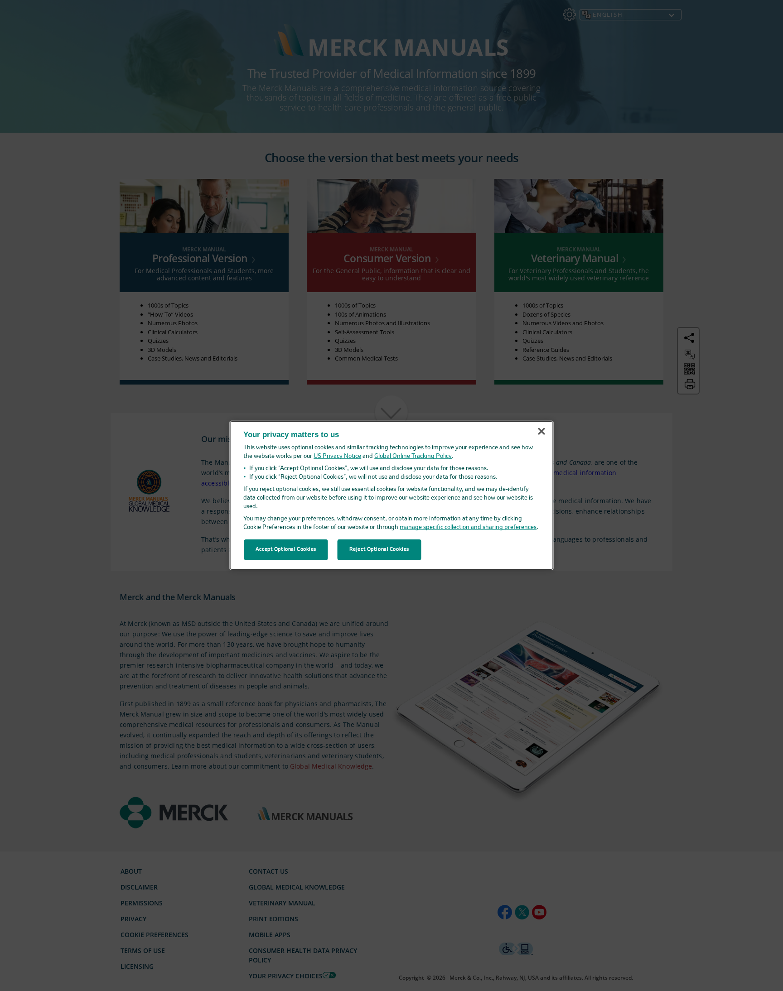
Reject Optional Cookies (379, 549)
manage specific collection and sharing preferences (468, 527)
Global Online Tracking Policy (413, 456)
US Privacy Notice (337, 456)
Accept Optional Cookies (286, 549)
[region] (392, 495)
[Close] (541, 431)
